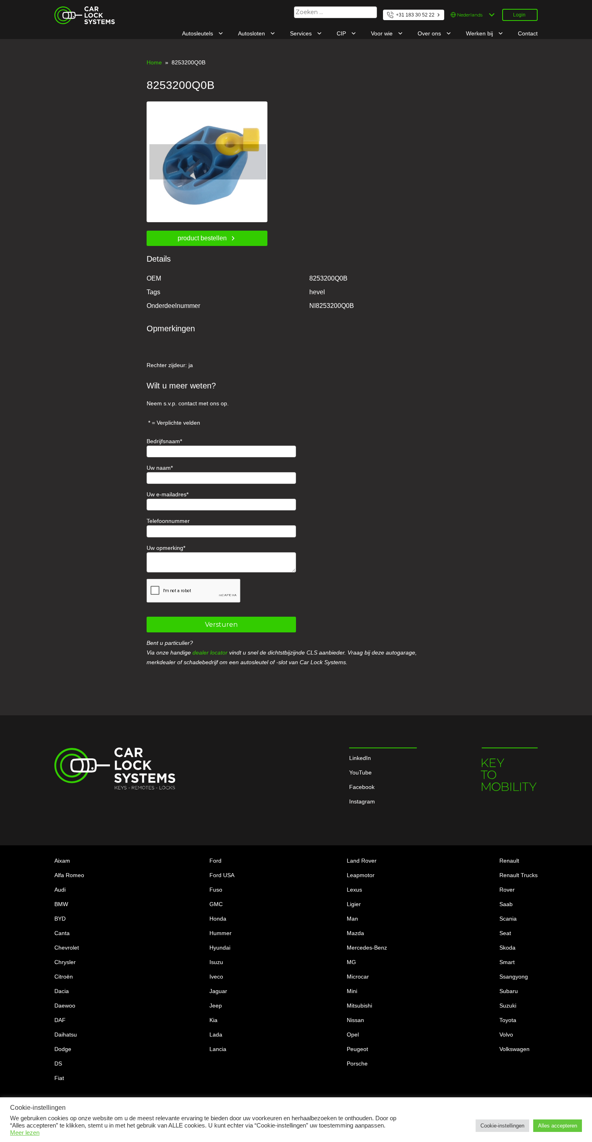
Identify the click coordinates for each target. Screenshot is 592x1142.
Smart (507, 962)
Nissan (355, 1020)
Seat (505, 933)
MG (351, 962)
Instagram (362, 801)
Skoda (507, 947)
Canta (62, 933)
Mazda (355, 933)
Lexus (354, 889)
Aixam (62, 860)
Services (301, 33)
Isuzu (216, 962)
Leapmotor (361, 875)
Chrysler (65, 962)
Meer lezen (24, 1133)
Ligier (354, 904)
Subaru (508, 991)
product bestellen (202, 238)
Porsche (357, 1063)
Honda (217, 918)
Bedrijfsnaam (163, 441)
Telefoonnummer (168, 521)
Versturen (221, 624)
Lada (215, 1034)
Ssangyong (513, 976)
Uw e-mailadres (166, 494)
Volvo (506, 1034)
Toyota (507, 1020)
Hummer (220, 933)
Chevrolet (66, 947)
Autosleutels (198, 33)
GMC (216, 904)
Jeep (215, 1005)
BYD (60, 918)
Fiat (59, 1078)
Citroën (63, 976)
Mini (352, 991)
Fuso (215, 889)
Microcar (358, 976)
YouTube (360, 772)
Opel (353, 1034)
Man (352, 918)
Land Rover (362, 860)
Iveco (216, 976)
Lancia (217, 1049)
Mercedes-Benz (367, 947)
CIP (342, 33)
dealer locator (210, 652)
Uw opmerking (165, 548)
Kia (213, 1020)
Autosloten (252, 33)
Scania (508, 918)
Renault (509, 860)
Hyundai (219, 947)
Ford (215, 860)
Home (154, 62)
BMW (61, 904)
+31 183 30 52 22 (415, 15)
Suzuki (507, 1005)
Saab (506, 904)
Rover (507, 889)
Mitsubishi (359, 1005)
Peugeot (357, 1049)
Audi (60, 889)
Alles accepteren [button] (557, 1126)
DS (58, 1063)
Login (519, 15)
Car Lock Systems (77, 11)
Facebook (362, 787)
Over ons (430, 33)
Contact (528, 33)
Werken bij (480, 33)
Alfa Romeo (69, 875)
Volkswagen (514, 1049)
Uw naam (159, 468)
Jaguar (218, 991)
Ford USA (221, 875)
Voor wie (382, 33)
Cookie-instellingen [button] (502, 1126)
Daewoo (64, 1005)
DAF (60, 1020)
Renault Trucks (518, 875)
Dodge (62, 1049)
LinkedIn (360, 758)
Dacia (61, 991)
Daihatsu (65, 1034)
